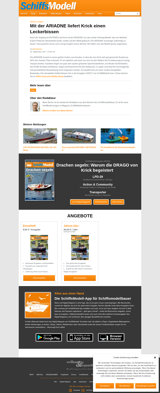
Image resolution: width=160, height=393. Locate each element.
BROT (32, 375)
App (74, 382)
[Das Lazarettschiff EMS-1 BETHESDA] (79, 137)
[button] (155, 357)
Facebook (76, 390)
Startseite (24, 13)
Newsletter (78, 13)
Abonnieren (117, 202)
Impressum (82, 382)
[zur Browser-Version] (111, 337)
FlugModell (64, 375)
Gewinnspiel (90, 13)
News (33, 13)
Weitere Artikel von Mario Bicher (57, 111)
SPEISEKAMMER (52, 375)
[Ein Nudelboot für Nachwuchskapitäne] (118, 137)
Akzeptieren (105, 386)
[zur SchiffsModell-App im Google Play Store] (49, 337)
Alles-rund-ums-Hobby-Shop (50, 76)
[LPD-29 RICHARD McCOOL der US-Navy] (40, 137)
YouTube (89, 390)
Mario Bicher (37, 49)
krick (33, 90)
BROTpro (40, 375)
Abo (55, 382)
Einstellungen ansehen (145, 386)
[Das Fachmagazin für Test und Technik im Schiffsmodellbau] (47, 5)
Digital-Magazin (56, 13)
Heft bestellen (101, 202)
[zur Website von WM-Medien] (80, 365)
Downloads (43, 13)
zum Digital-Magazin (81, 202)
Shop (100, 13)
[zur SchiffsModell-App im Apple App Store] (80, 337)
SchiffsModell (83, 375)
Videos (67, 13)
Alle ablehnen (124, 386)
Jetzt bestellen (39, 278)
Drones (73, 375)
